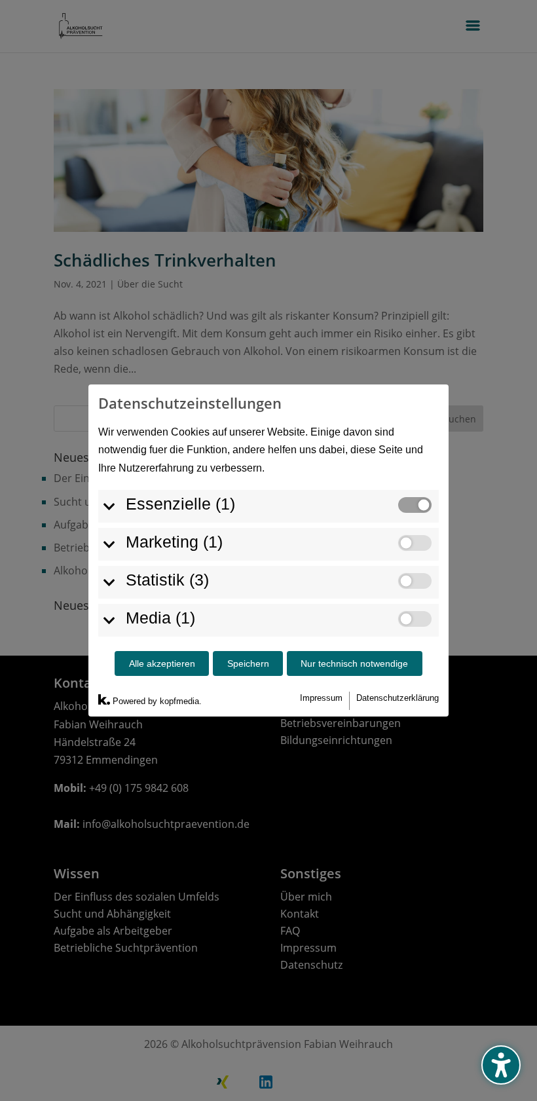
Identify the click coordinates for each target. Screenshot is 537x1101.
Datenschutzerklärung (397, 698)
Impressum (321, 698)
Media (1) (160, 617)
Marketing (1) (174, 541)
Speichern (248, 663)
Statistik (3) (167, 579)
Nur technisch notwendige (354, 663)
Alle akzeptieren (162, 663)
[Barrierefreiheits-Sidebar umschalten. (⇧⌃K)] (501, 1065)
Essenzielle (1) (180, 504)
